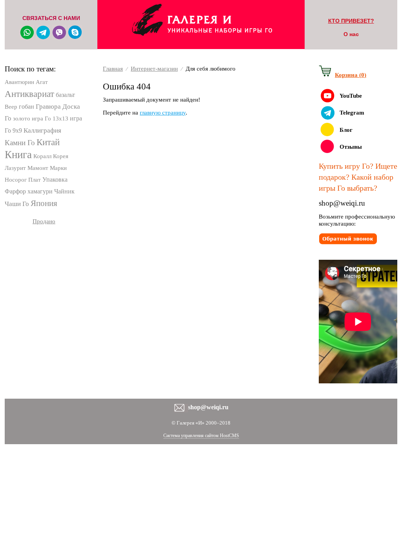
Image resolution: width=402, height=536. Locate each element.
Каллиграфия (42, 130)
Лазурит (15, 168)
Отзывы (351, 147)
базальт (65, 94)
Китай (48, 142)
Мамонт (37, 168)
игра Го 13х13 (50, 118)
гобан (26, 106)
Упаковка (55, 179)
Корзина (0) (350, 75)
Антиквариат (29, 94)
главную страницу (163, 112)
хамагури (40, 191)
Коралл (42, 156)
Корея (60, 156)
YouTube (351, 96)
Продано (44, 221)
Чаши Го (17, 204)
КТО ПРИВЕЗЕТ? (351, 21)
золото (21, 118)
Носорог (16, 180)
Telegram (352, 112)
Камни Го (20, 143)
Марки (58, 168)
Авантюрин (19, 82)
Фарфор (15, 191)
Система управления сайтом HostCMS (201, 435)
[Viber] (59, 37)
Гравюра (48, 106)
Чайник (64, 191)
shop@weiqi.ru (342, 203)
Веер (11, 107)
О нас (351, 34)
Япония (44, 203)
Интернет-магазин (154, 69)
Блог (346, 130)
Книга (18, 154)
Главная (113, 69)
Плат (34, 180)
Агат (42, 82)
